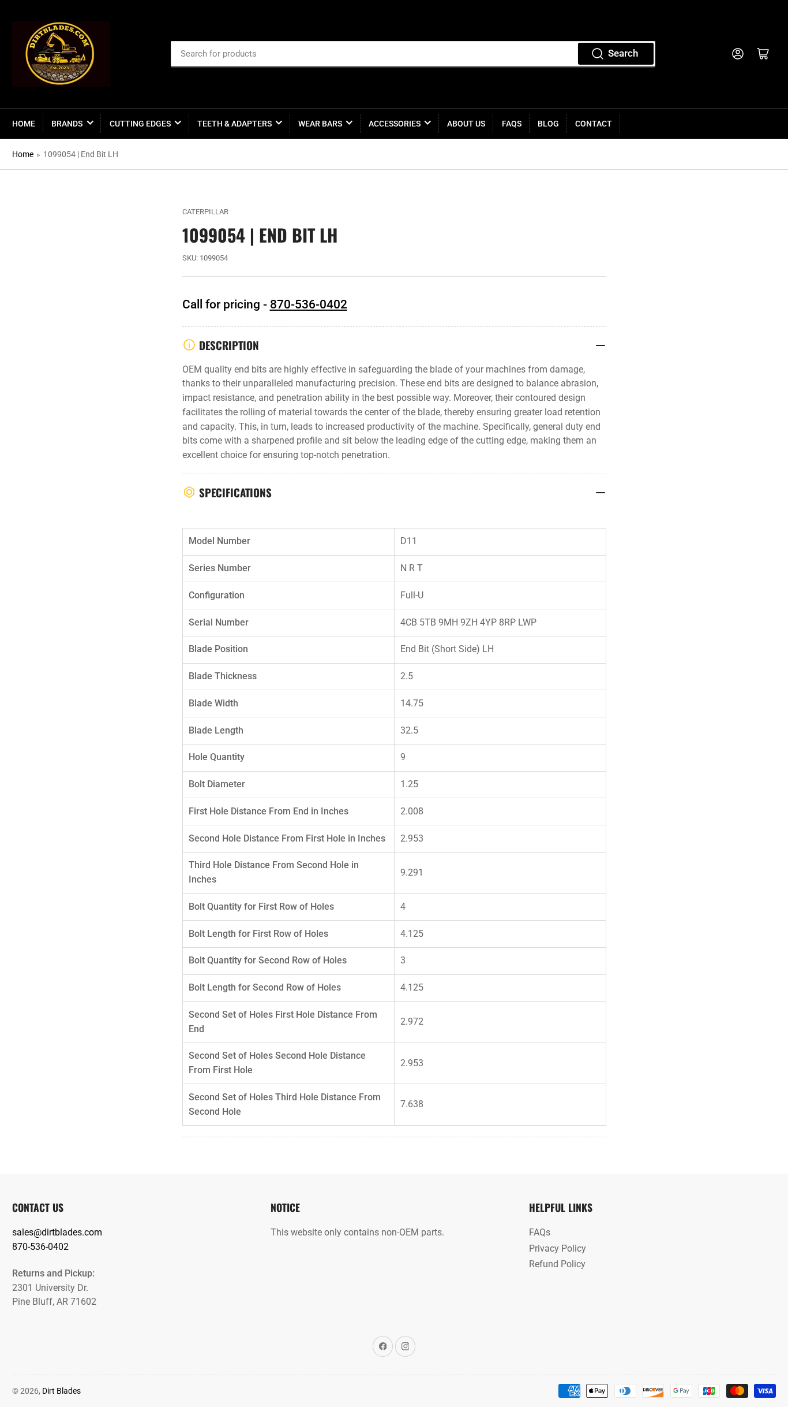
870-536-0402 (308, 304)
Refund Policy (557, 1264)
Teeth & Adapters (234, 123)
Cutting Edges (140, 123)
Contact (593, 123)
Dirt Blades (61, 1390)
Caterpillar (205, 211)
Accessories (395, 123)
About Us (466, 123)
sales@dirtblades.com (57, 1232)
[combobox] (413, 53)
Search (623, 53)
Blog (548, 123)
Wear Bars (320, 123)
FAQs (511, 123)
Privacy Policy (557, 1248)
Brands (66, 123)
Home (23, 123)
